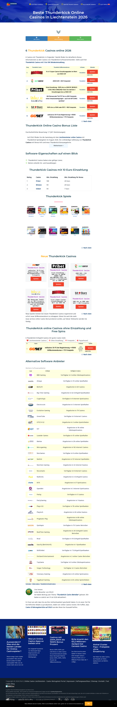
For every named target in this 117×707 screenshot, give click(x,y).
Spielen (92, 72)
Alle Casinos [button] (37, 39)
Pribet (38, 181)
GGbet (38, 189)
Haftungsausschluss (83, 681)
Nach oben (87, 121)
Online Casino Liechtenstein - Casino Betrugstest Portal (45, 681)
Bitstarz (39, 185)
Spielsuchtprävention (56, 692)
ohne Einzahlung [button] (58, 39)
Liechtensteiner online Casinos (70, 137)
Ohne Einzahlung (56, 340)
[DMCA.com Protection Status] (58, 686)
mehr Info (90, 75)
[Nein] (115, 704)
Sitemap (94, 681)
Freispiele (71, 340)
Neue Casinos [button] (80, 39)
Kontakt (101, 681)
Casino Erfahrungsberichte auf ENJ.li (39, 607)
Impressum (71, 681)
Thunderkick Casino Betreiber (67, 594)
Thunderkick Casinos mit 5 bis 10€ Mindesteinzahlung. (45, 62)
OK (88, 703)
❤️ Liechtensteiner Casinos (36, 340)
